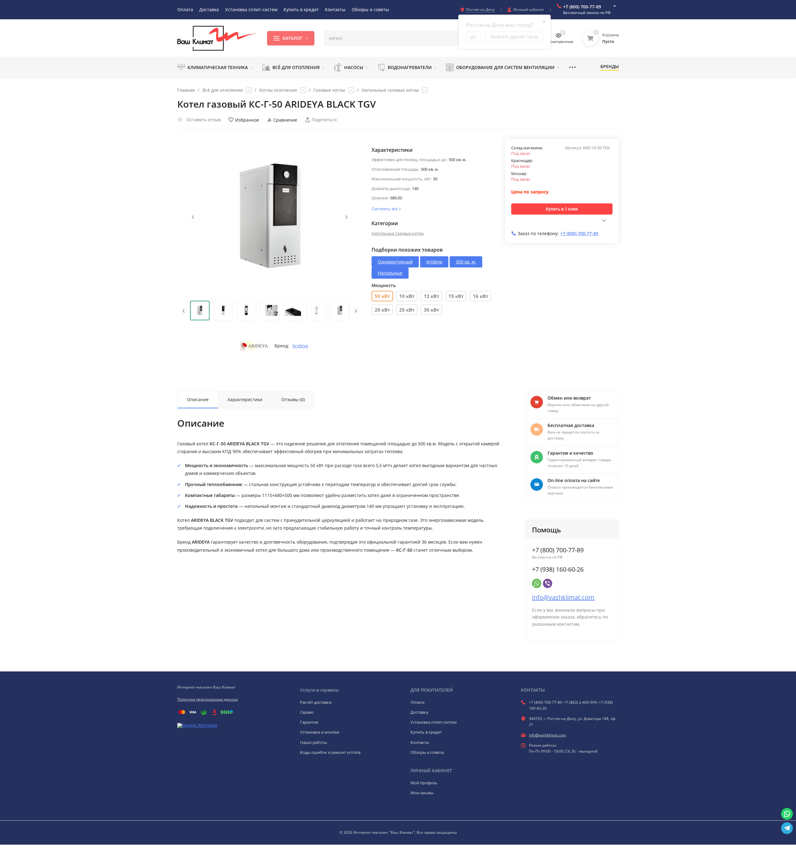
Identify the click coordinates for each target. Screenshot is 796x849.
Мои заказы (421, 793)
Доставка (419, 712)
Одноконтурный (395, 262)
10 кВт (406, 296)
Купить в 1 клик (562, 208)
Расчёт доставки (315, 702)
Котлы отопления (278, 90)
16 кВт (480, 296)
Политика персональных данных (207, 699)
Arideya (300, 346)
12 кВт (431, 296)
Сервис (307, 712)
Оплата (417, 702)
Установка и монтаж (320, 732)
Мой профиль (423, 783)
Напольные (390, 273)
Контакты (419, 742)
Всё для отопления (222, 90)
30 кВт (431, 310)
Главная (186, 90)
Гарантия (309, 722)
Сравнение (285, 120)
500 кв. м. (466, 262)
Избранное (247, 120)
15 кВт (456, 296)
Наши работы (313, 742)
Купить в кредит (426, 732)
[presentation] (193, 217)
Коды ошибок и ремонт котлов (330, 752)
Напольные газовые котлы (390, 90)
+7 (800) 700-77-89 (582, 7)
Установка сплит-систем (433, 722)
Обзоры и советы (427, 752)
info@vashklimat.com (563, 597)
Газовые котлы (329, 90)
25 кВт (406, 310)
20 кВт (382, 310)
